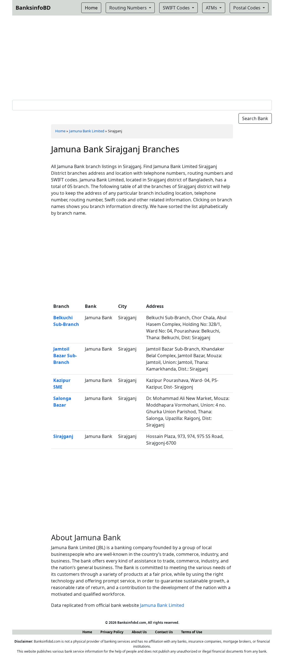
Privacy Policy (111, 632)
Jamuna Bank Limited (86, 130)
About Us (139, 632)
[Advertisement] (142, 56)
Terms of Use (191, 632)
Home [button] (91, 8)
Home (60, 130)
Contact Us (164, 632)
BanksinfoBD (33, 7)
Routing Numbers (128, 8)
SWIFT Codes (177, 8)
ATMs (212, 8)
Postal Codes (247, 8)
